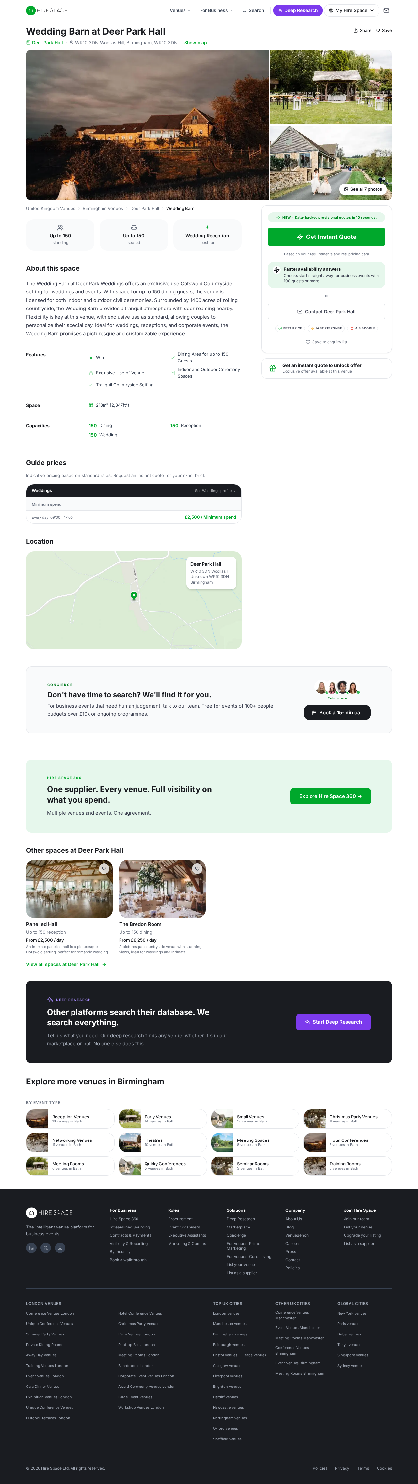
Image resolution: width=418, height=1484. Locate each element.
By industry (120, 1251)
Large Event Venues (135, 1397)
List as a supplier (242, 1272)
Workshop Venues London (141, 1407)
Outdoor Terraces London (48, 1418)
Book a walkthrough (128, 1259)
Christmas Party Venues (138, 1323)
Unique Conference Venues (49, 1323)
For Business (214, 10)
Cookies (384, 1468)
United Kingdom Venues (50, 208)
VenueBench (297, 1235)
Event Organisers (184, 1227)
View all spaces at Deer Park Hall (63, 964)
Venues (178, 10)
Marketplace (238, 1227)
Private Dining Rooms (44, 1344)
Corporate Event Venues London (146, 1376)
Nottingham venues (230, 1418)
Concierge (236, 1235)
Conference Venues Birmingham (292, 1350)
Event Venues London (45, 1376)
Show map (195, 42)
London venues (226, 1313)
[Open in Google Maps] (134, 600)
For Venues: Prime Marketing (243, 1246)
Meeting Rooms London (139, 1355)
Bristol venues (225, 1355)
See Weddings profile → (215, 490)
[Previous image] (33, 889)
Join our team (356, 1218)
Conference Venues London (50, 1313)
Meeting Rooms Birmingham (299, 1373)
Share (366, 30)
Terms (363, 1468)
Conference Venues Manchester (292, 1315)
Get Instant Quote (331, 236)
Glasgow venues (227, 1365)
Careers (292, 1243)
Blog (289, 1227)
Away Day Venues (41, 1355)
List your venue (241, 1264)
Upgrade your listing (362, 1235)
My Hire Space (351, 10)
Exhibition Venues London (49, 1397)
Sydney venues (350, 1365)
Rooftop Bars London (136, 1344)
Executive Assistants (187, 1235)
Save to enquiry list (329, 341)
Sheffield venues (227, 1439)
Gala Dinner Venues (43, 1386)
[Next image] (104, 889)
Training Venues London (47, 1365)
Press (290, 1251)
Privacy (342, 1468)
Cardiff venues (225, 1397)
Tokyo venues (349, 1344)
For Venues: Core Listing (249, 1256)
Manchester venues (230, 1323)
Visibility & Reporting (129, 1243)
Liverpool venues (227, 1376)
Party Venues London (136, 1334)
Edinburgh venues (229, 1344)
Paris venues (348, 1323)
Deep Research (301, 10)
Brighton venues (227, 1386)
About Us (293, 1218)
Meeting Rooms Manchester (299, 1338)
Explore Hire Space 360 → (330, 796)
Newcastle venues (228, 1407)
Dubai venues (349, 1334)
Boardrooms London (136, 1365)
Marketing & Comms (187, 1243)
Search (256, 10)
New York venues (352, 1313)
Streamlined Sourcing (130, 1227)
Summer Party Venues (45, 1334)
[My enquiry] (386, 10)
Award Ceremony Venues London (147, 1386)
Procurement (180, 1218)
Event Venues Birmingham (298, 1363)
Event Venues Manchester (297, 1327)
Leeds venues (254, 1355)
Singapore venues (352, 1355)
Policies (292, 1267)
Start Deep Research (337, 1022)
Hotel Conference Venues (140, 1313)
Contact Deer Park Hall (330, 311)
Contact (292, 1259)
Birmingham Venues (103, 208)
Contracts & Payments (130, 1235)
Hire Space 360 (124, 1218)
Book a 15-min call (341, 712)
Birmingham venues (230, 1334)
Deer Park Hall (47, 42)
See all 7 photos (366, 189)
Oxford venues (225, 1428)
